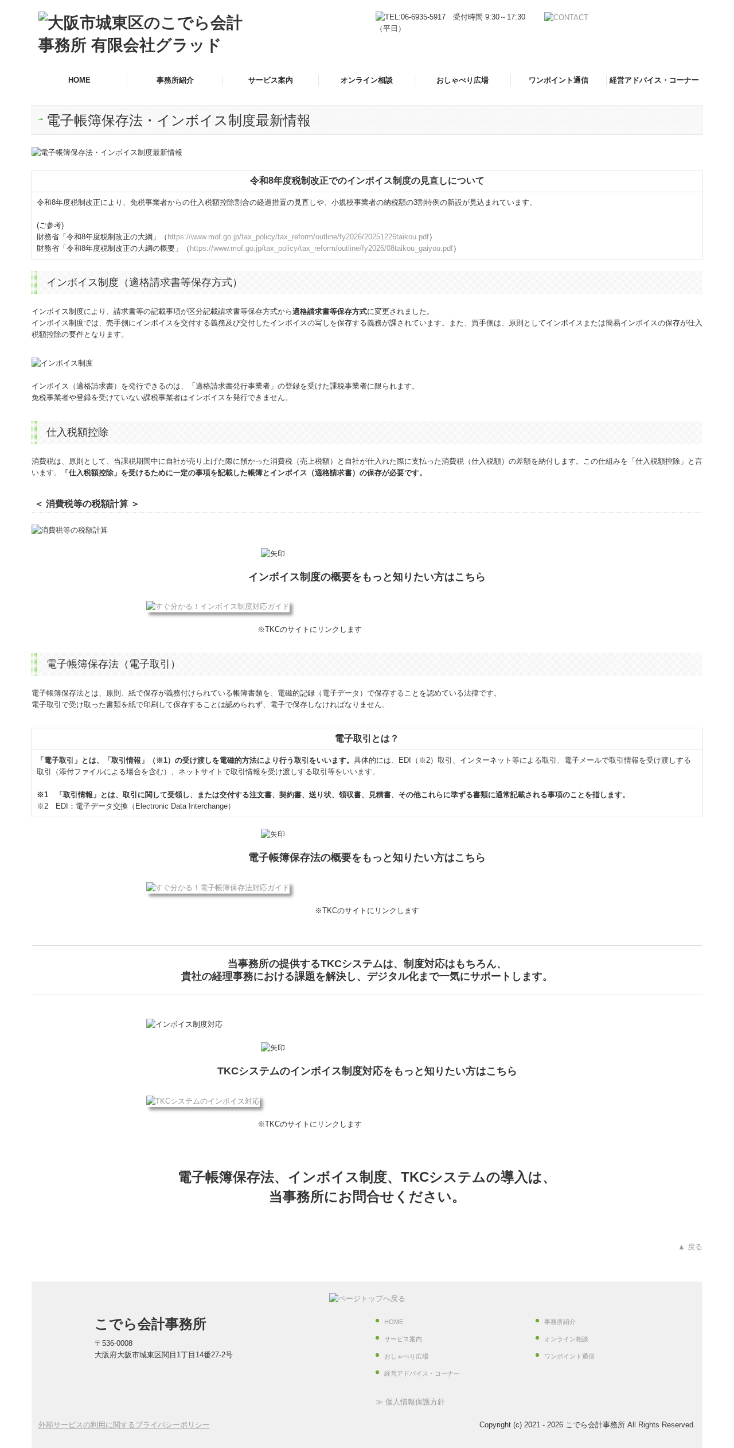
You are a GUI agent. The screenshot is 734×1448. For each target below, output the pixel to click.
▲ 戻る (690, 1247)
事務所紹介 (175, 80)
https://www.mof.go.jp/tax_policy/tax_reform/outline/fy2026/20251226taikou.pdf (298, 236)
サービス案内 (270, 80)
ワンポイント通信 (558, 80)
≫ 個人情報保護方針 (410, 1401)
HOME (79, 80)
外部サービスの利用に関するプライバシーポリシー (124, 1424)
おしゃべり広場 (462, 80)
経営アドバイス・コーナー (654, 80)
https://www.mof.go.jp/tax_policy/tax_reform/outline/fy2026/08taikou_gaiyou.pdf (321, 248)
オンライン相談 (367, 80)
